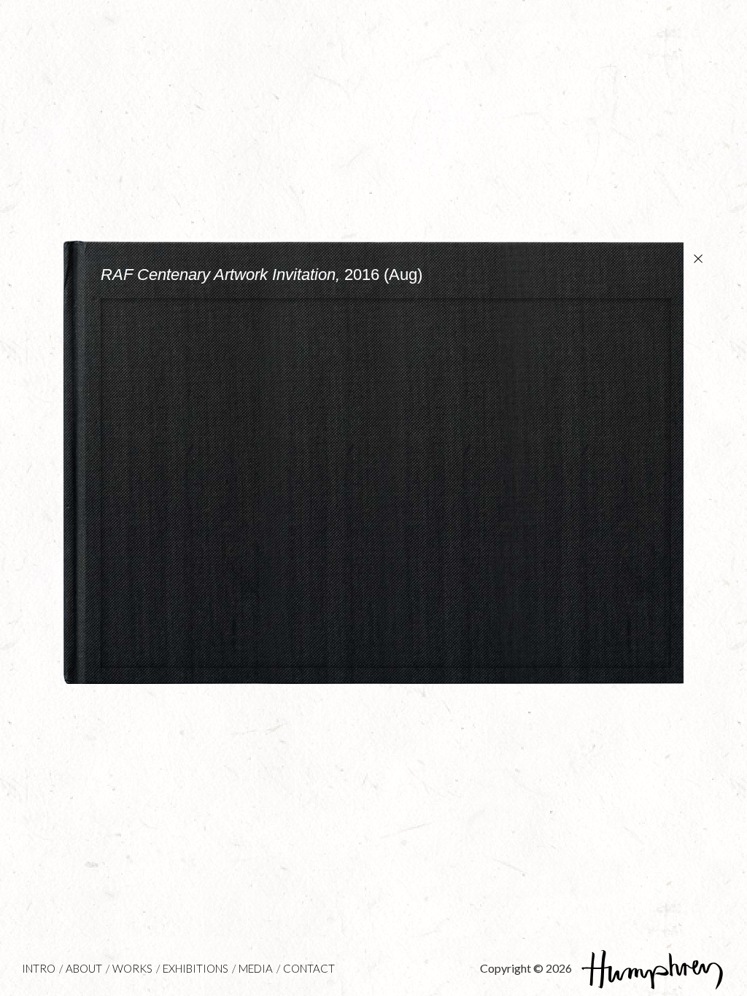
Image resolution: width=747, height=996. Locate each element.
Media (256, 968)
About (84, 968)
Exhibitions (195, 968)
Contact (309, 968)
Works (132, 968)
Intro (38, 968)
